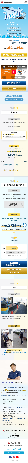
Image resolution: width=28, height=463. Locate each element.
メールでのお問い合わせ (14, 452)
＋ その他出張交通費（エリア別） (10, 164)
